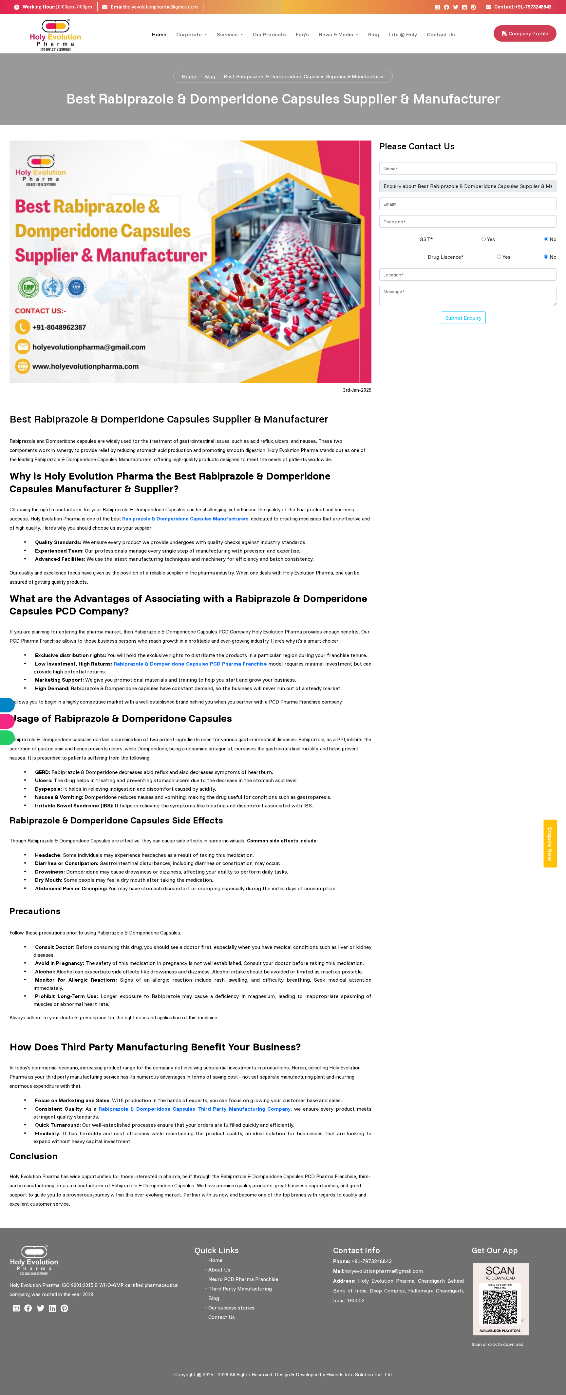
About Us (219, 1269)
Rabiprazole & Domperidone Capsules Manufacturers (185, 519)
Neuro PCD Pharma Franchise (243, 1279)
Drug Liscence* (446, 257)
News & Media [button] (336, 34)
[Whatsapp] (14, 737)
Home (159, 34)
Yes (490, 239)
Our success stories (231, 1307)
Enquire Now (550, 844)
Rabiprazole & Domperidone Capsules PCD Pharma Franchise (190, 663)
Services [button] (228, 34)
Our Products (269, 34)
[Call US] (14, 705)
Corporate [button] (189, 34)
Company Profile (527, 33)
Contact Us (441, 34)
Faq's (302, 34)
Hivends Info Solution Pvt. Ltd (359, 1374)
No (552, 239)
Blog (373, 34)
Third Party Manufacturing (240, 1288)
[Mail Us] (14, 721)
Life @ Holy (403, 34)
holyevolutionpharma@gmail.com (161, 7)
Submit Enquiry (463, 317)
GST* (426, 239)
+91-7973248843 (371, 1261)
